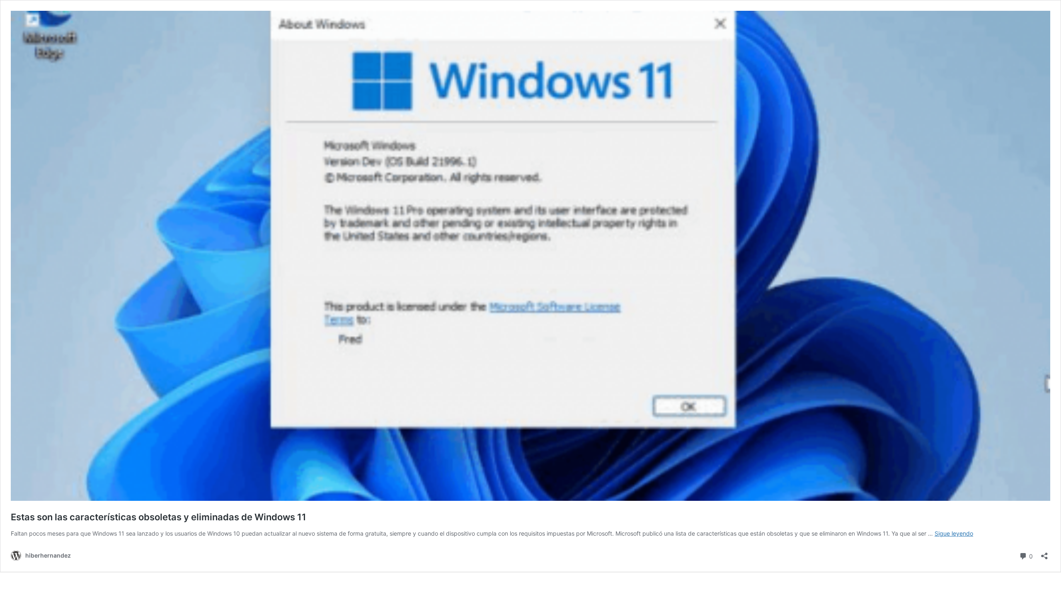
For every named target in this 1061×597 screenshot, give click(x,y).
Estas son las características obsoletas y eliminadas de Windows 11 (158, 517)
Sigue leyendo (954, 533)
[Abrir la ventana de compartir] (1044, 553)
